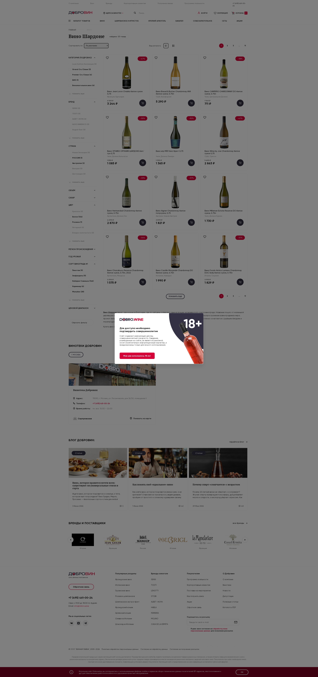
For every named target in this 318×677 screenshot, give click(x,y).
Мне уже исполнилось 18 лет (137, 356)
